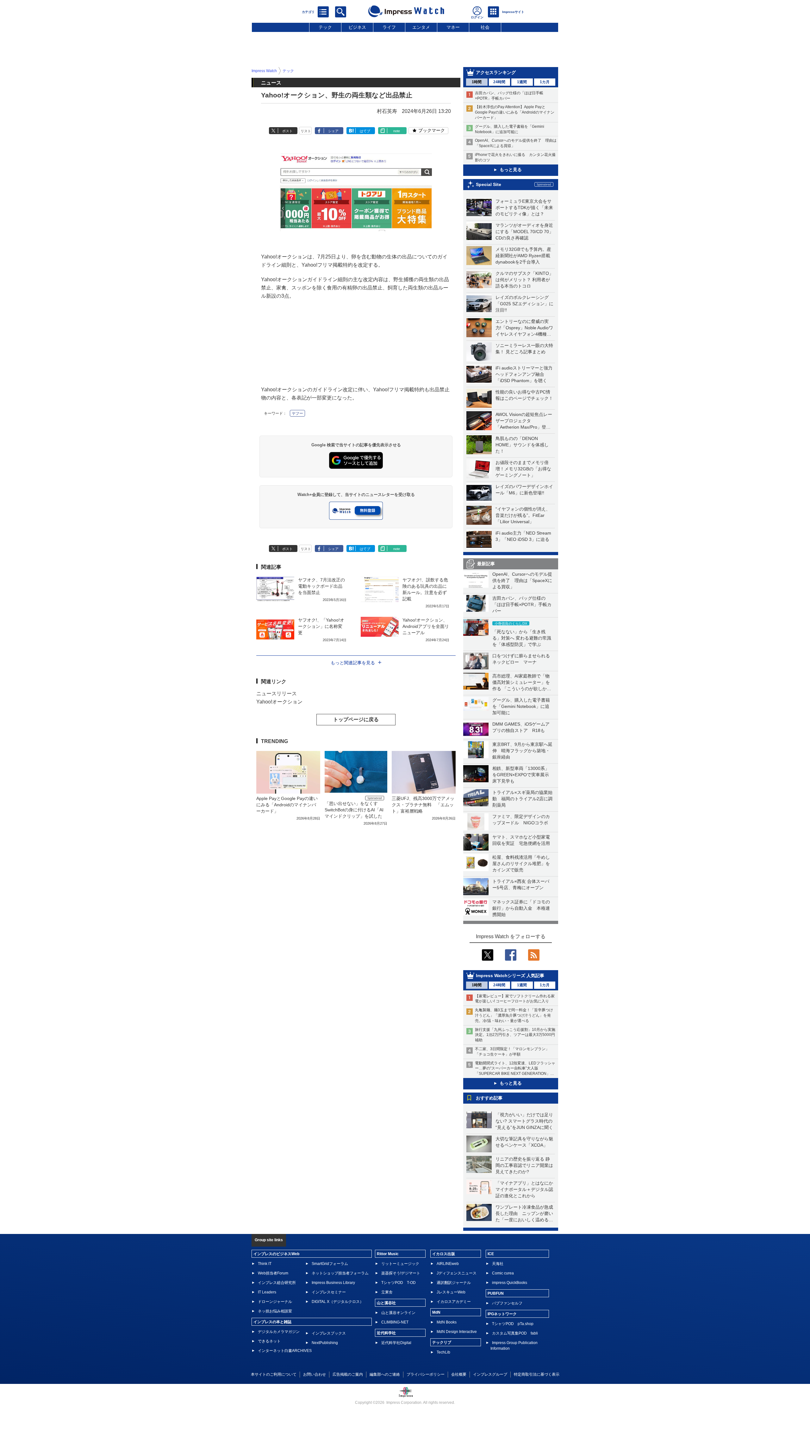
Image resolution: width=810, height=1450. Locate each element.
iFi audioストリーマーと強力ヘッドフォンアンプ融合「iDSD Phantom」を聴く (523, 374)
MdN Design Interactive (457, 1331)
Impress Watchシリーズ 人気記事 (510, 975)
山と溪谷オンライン (398, 1313)
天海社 (497, 1263)
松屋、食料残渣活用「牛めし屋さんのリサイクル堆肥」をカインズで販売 (521, 863)
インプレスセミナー (329, 1292)
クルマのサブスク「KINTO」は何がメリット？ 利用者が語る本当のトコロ (524, 279)
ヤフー (297, 413)
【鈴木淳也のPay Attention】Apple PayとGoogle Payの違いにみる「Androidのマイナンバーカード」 (514, 112)
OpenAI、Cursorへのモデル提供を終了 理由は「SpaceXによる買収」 (522, 580)
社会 (485, 27)
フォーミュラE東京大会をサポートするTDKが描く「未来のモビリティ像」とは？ (524, 207)
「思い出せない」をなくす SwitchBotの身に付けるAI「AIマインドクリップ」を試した (354, 810)
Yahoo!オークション (279, 701)
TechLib (443, 1352)
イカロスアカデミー (454, 1301)
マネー (453, 27)
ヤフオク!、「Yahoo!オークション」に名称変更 (321, 626)
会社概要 (458, 1374)
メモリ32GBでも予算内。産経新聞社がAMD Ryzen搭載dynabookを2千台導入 (523, 255)
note (396, 131)
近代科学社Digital (396, 1343)
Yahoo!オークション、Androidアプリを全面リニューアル (425, 626)
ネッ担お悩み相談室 (275, 1311)
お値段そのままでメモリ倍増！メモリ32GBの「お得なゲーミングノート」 (523, 469)
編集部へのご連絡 (385, 1374)
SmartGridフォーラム (330, 1263)
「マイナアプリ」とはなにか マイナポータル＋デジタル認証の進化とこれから (526, 1189)
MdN (436, 1312)
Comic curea (503, 1273)
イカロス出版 (443, 1254)
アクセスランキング (496, 72)
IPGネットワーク (502, 1314)
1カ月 (545, 82)
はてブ (365, 131)
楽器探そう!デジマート (400, 1273)
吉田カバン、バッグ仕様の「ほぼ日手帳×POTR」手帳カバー (521, 604)
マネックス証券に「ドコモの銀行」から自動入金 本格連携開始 (521, 908)
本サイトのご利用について (273, 1374)
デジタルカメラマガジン (279, 1331)
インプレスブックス (329, 1333)
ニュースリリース (276, 693)
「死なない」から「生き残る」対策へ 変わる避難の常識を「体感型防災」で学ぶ (521, 638)
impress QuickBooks (509, 1282)
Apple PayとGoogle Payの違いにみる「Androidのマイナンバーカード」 (287, 805)
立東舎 (387, 1292)
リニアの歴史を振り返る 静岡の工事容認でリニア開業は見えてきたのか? (524, 1165)
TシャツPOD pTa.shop (512, 1324)
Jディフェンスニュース (457, 1273)
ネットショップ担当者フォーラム (340, 1273)
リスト (306, 131)
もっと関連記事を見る (353, 662)
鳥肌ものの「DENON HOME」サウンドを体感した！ (522, 445)
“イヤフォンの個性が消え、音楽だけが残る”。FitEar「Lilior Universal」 (522, 515)
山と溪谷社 (386, 1303)
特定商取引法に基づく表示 (536, 1374)
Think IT (264, 1263)
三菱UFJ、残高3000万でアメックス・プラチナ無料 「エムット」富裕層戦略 (423, 805)
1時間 (477, 82)
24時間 (499, 82)
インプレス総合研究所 (277, 1282)
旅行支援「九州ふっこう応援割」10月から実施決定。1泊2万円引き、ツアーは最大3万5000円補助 (515, 1035)
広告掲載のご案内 (348, 1374)
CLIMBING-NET (394, 1322)
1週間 (522, 82)
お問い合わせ (314, 1374)
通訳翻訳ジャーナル (454, 1282)
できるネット (269, 1341)
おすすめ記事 (489, 1097)
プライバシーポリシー (426, 1374)
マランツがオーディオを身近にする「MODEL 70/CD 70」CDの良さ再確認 (524, 231)
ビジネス (357, 27)
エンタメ (421, 27)
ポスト (287, 131)
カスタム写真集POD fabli (515, 1333)
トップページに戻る (356, 719)
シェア (333, 131)
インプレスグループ (490, 1374)
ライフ (389, 27)
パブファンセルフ (507, 1303)
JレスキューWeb (451, 1292)
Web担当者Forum (273, 1273)
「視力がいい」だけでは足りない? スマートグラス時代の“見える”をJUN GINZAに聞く (524, 1121)
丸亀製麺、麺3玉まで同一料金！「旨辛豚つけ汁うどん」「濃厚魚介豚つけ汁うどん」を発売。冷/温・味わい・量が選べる (514, 1015)
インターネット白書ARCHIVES (285, 1350)
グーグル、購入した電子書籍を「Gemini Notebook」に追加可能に (521, 706)
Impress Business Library (333, 1282)
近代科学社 (386, 1333)
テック (325, 27)
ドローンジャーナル (275, 1301)
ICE (491, 1254)
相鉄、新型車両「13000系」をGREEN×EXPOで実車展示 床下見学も (522, 775)
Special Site (488, 184)
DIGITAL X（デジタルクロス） (338, 1301)
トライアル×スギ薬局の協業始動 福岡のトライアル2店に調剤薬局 (522, 799)
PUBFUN (496, 1293)
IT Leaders (267, 1292)
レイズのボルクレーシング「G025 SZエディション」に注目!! (524, 304)
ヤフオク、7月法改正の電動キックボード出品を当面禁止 (321, 586)
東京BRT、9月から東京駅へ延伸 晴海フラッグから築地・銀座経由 (522, 750)
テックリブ (441, 1342)
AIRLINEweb (448, 1263)
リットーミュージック (400, 1263)
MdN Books (447, 1322)
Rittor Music (388, 1254)
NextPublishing (325, 1343)
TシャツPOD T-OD (398, 1282)
